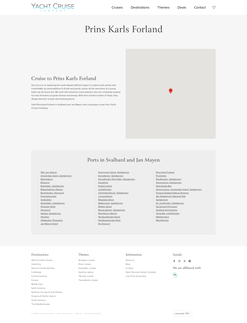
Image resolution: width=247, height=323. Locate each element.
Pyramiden (161, 175)
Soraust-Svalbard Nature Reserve (172, 193)
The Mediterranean (40, 304)
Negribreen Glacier (107, 213)
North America (38, 288)
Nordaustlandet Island (109, 217)
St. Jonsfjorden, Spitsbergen (170, 203)
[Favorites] (214, 8)
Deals (182, 7)
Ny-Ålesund (104, 223)
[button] (171, 91)
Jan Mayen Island (49, 223)
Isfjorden (45, 217)
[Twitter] (185, 261)
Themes (163, 7)
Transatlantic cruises (88, 280)
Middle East (36, 284)
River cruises (84, 264)
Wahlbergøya (162, 217)
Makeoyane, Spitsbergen (110, 203)
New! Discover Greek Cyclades (141, 272)
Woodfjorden (162, 220)
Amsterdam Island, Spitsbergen (56, 175)
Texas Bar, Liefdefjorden (168, 213)
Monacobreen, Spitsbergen (111, 210)
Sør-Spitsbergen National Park (171, 196)
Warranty (78, 313)
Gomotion (97, 313)
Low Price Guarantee (136, 276)
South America (38, 300)
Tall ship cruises (85, 276)
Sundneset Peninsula (166, 206)
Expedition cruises (87, 268)
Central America (39, 276)
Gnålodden (46, 199)
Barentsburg (47, 179)
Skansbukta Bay (164, 186)
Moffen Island (105, 206)
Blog (128, 264)
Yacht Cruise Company (52, 7)
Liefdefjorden (104, 189)
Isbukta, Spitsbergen (51, 213)
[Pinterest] (190, 261)
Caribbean (36, 272)
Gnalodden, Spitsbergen (53, 203)
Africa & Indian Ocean (41, 260)
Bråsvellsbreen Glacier (52, 189)
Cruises (117, 7)
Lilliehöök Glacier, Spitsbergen (113, 193)
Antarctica (36, 264)
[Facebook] (175, 261)
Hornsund (45, 210)
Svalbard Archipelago (166, 210)
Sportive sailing (85, 272)
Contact (200, 7)
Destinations (140, 7)
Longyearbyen (105, 196)
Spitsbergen (162, 199)
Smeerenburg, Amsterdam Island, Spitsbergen (179, 189)
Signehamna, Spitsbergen (169, 182)
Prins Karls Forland (165, 172)
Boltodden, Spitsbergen (52, 186)
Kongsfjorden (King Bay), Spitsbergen (116, 179)
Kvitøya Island (105, 186)
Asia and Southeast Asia (42, 268)
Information (134, 255)
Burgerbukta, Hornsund (52, 193)
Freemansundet (48, 196)
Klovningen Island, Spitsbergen (113, 172)
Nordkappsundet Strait (109, 220)
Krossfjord (103, 182)
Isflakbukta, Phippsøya (52, 220)
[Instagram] (180, 261)
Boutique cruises (86, 260)
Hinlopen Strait (48, 206)
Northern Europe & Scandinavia (46, 292)
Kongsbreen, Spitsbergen (110, 175)
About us (130, 260)
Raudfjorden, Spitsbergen (168, 179)
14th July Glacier (49, 172)
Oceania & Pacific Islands (43, 296)
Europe (34, 280)
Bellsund (45, 182)
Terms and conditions (65, 313)
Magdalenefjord (106, 199)
